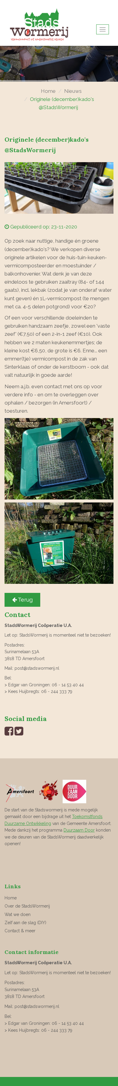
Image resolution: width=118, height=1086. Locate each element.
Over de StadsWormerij (27, 906)
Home (48, 91)
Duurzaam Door (79, 830)
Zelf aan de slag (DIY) (25, 922)
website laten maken (99, 1082)
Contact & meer (20, 930)
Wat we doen (18, 914)
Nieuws (73, 91)
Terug (25, 600)
